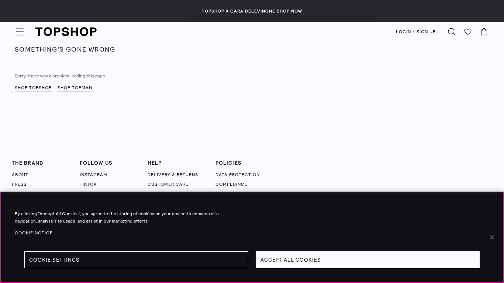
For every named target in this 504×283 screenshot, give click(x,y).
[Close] (492, 237)
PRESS (19, 184)
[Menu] (20, 32)
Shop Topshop (33, 88)
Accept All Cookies (290, 259)
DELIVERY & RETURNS (173, 175)
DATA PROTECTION (237, 175)
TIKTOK (88, 184)
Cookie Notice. (34, 233)
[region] (252, 237)
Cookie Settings (54, 259)
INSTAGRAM (93, 175)
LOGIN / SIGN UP (416, 32)
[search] (451, 32)
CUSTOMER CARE (168, 184)
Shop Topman (75, 88)
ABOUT (20, 175)
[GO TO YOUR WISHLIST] (468, 32)
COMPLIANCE (231, 184)
